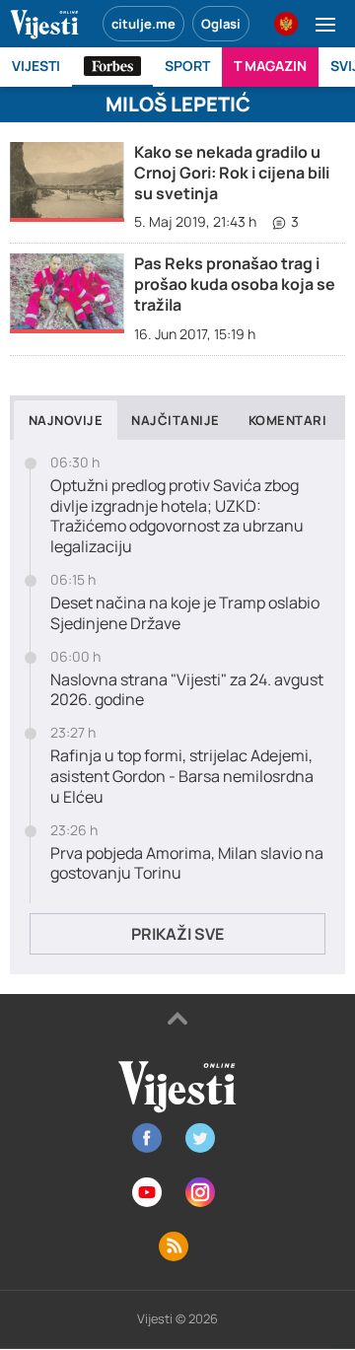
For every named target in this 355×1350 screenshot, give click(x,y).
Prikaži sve (177, 934)
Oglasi (221, 24)
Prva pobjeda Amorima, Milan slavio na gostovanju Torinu (186, 864)
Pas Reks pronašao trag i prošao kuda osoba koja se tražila (234, 284)
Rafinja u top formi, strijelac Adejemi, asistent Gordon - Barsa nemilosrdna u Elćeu (182, 776)
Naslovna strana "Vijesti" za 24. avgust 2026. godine (186, 690)
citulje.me (143, 24)
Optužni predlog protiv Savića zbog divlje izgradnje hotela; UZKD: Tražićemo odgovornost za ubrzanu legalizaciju (177, 516)
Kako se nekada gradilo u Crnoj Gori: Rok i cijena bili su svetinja (231, 172)
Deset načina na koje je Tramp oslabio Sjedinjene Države (185, 613)
